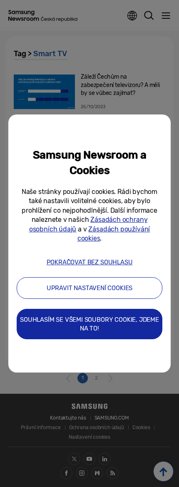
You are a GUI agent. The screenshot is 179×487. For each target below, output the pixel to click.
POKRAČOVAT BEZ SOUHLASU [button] (90, 262)
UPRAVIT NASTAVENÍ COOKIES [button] (90, 288)
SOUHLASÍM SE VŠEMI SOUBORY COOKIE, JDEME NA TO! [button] (89, 324)
